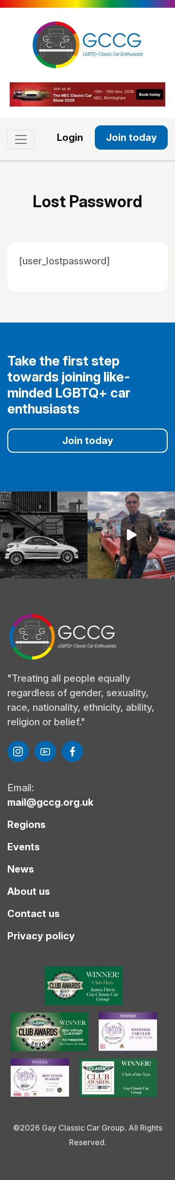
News (20, 869)
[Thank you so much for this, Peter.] (131, 535)
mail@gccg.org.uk (50, 802)
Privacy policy (41, 936)
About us (28, 891)
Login (70, 137)
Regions (26, 824)
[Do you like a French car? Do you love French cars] (44, 535)
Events (23, 847)
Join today (131, 137)
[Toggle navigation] (21, 139)
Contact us (33, 913)
